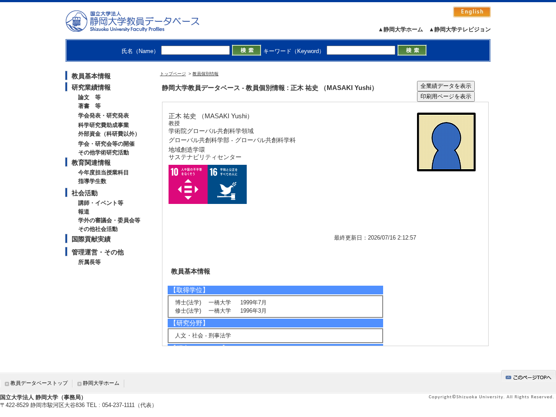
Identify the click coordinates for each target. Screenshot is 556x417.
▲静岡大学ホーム (400, 29)
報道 (83, 211)
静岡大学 (141, 21)
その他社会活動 (98, 229)
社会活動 (85, 193)
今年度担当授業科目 (103, 172)
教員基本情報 (91, 76)
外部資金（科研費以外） (109, 133)
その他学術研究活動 (103, 152)
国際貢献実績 (91, 239)
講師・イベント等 (100, 203)
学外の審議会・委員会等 (109, 220)
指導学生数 (92, 181)
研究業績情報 (91, 87)
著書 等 (89, 106)
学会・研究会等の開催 (106, 143)
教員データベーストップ (39, 383)
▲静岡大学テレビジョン (460, 29)
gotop (528, 376)
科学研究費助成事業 (103, 125)
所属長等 (89, 262)
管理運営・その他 (98, 252)
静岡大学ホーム (101, 383)
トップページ (173, 73)
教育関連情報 (91, 162)
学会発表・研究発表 (103, 115)
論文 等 (89, 97)
